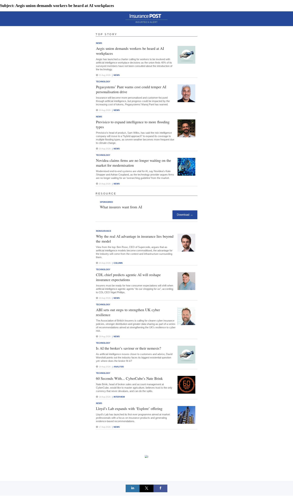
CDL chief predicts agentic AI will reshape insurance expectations (128, 277)
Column (118, 263)
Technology (103, 81)
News (99, 43)
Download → (185, 214)
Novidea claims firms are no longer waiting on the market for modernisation (133, 163)
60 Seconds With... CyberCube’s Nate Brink (129, 378)
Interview (119, 397)
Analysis (119, 367)
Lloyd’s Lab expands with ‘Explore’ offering (129, 408)
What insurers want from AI (121, 206)
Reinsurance (103, 231)
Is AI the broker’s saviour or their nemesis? (128, 348)
